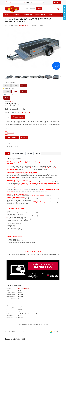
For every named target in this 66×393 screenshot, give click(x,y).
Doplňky (23, 137)
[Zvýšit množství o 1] (10, 116)
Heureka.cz (26, 324)
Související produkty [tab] (17, 153)
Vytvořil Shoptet (57, 332)
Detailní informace (11, 137)
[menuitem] (7, 15)
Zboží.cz (21, 324)
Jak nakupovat (29, 2)
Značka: (37, 25)
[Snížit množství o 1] (10, 118)
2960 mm (23, 85)
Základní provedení (23, 288)
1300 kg (7, 98)
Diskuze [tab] (38, 153)
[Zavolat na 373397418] (7, 2)
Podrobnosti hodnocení (24, 25)
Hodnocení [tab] (29, 153)
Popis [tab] (7, 153)
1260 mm (15, 91)
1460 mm (23, 91)
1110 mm (7, 91)
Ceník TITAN (11, 133)
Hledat (39, 8)
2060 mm (7, 85)
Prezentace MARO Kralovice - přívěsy (39, 324)
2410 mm (15, 85)
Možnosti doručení (26, 112)
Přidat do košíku (19, 117)
